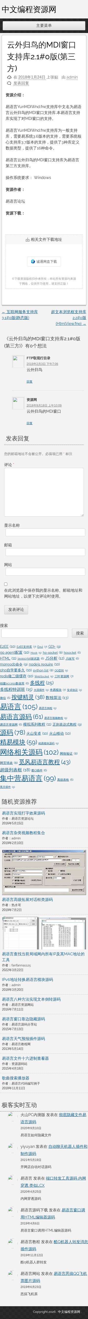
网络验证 (68, 753)
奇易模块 (58, 690)
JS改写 (72, 658)
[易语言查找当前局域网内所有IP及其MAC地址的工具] (44, 933)
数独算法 (57, 697)
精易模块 (18, 742)
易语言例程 (47, 708)
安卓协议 (74, 689)
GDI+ (54, 647)
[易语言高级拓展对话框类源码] (44, 873)
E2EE (7, 646)
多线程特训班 (16, 689)
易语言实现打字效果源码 (23, 813)
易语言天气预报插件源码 (23, 1038)
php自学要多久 (16, 670)
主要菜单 (44, 25)
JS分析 (54, 658)
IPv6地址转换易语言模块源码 (27, 979)
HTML (8, 658)
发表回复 (21, 83)
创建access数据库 (14, 683)
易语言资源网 (11, 724)
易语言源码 (21, 716)
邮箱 (8, 545)
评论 (9, 464)
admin (72, 77)
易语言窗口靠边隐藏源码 (23, 1019)
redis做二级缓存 (16, 676)
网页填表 (9, 763)
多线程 (42, 683)
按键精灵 (27, 697)
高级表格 (65, 780)
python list (43, 670)
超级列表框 (15, 769)
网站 (8, 564)
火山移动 (60, 733)
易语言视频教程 (55, 717)
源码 (12, 732)
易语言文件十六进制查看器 (25, 1058)
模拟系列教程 (37, 724)
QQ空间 (61, 670)
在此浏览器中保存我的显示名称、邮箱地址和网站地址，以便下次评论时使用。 (43, 593)
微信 (5, 698)
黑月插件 (7, 786)
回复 (30, 381)
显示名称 (12, 525)
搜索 (4, 625)
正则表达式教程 (67, 724)
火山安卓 (37, 733)
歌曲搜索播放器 (15, 1078)
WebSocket (43, 676)
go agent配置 (14, 652)
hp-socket (53, 652)
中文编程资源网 (29, 9)
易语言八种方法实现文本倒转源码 (31, 999)
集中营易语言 (28, 778)
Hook (36, 652)
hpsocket (72, 652)
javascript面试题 (31, 658)
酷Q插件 (39, 770)
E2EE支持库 (26, 647)
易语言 (19, 706)
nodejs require (44, 664)
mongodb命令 (14, 664)
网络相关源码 (29, 752)
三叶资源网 (64, 676)
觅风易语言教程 (44, 762)
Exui (42, 647)
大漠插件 (41, 689)
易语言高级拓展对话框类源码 (27, 899)
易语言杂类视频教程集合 (23, 832)
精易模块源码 (48, 743)
